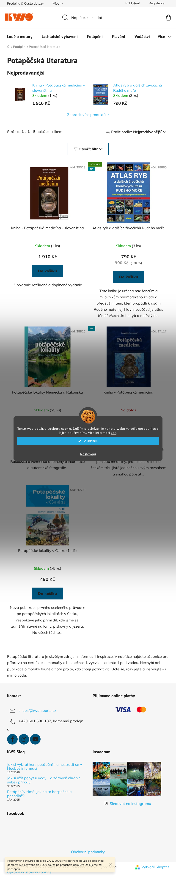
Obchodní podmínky (88, 852)
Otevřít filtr (88, 149)
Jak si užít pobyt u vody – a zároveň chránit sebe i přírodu (43, 780)
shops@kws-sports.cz (37, 710)
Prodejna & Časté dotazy (25, 3)
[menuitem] (20, 36)
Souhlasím (90, 441)
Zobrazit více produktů (86, 114)
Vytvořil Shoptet (155, 867)
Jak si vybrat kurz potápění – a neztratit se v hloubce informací (44, 767)
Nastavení (88, 454)
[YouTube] (35, 739)
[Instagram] (24, 739)
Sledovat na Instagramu (130, 803)
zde (113, 433)
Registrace (157, 3)
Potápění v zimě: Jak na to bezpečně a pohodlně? (39, 794)
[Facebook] (12, 739)
